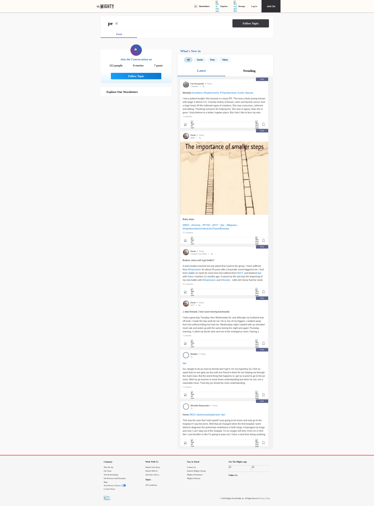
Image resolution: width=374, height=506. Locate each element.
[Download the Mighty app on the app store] (240, 468)
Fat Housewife (197, 84)
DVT (192, 305)
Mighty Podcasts (193, 478)
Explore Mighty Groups (196, 471)
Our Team (107, 471)
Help (106, 482)
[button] (250, 23)
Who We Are (109, 467)
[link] (105, 6)
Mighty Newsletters (194, 475)
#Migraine (231, 225)
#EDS (192, 414)
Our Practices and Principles (115, 478)
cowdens (194, 86)
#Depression (194, 269)
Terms (268, 498)
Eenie (193, 135)
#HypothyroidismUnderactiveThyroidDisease (206, 228)
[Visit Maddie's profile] (186, 355)
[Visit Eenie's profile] (186, 136)
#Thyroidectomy (228, 93)
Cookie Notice (109, 489)
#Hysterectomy (211, 93)
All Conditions (151, 485)
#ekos (190, 276)
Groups (241, 6)
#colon (240, 93)
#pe (222, 225)
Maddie (194, 354)
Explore (223, 6)
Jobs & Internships (111, 475)
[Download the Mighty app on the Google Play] (263, 468)
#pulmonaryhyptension (208, 414)
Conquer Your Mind (199, 254)
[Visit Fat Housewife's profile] (186, 85)
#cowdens (197, 93)
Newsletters (204, 6)
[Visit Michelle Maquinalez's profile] (186, 406)
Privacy (262, 498)
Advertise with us (152, 475)
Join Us (271, 6)
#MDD (186, 225)
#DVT (215, 225)
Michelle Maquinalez (200, 405)
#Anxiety (195, 225)
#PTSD (206, 225)
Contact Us (191, 467)
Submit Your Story (152, 467)
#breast (249, 93)
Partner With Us (151, 471)
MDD (193, 138)
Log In (254, 6)
